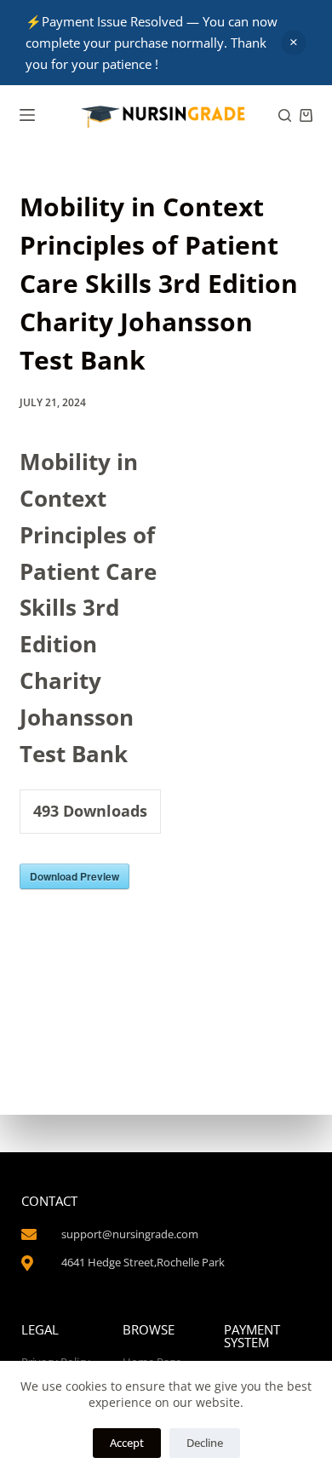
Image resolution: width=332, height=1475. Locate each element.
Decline (204, 1442)
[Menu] (27, 115)
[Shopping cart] (306, 115)
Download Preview (74, 876)
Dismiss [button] (293, 42)
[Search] (284, 115)
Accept (127, 1442)
